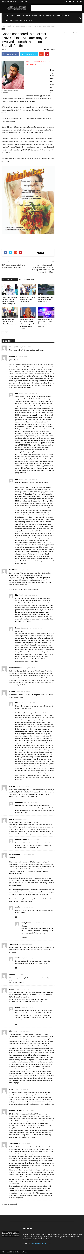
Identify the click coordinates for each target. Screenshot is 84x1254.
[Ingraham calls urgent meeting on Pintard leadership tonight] (46, 289)
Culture (48, 15)
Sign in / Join (23, 1)
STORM (12, 357)
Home (16, 20)
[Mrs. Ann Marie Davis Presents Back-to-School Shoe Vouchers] (10, 312)
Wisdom (12, 975)
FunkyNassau (14, 854)
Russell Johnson (21, 628)
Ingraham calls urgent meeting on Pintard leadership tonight (45, 299)
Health (41, 15)
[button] (79, 18)
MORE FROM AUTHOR (26, 280)
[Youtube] (80, 1)
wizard (11, 1089)
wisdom (12, 691)
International (16, 15)
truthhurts (13, 570)
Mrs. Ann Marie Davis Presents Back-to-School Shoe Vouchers (9, 322)
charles (12, 786)
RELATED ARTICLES (10, 280)
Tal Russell (13, 944)
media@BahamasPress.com (41, 1243)
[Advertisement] (56, 8)
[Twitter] (70, 1)
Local (7, 15)
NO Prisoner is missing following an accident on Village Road (13, 266)
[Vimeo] (73, 1)
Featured (26, 15)
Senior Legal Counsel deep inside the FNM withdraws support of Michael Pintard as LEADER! (27, 324)
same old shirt (21, 840)
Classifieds (8, 20)
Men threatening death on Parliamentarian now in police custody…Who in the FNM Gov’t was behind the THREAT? (43, 268)
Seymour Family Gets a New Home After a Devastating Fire (27, 299)
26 (53, 49)
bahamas (19, 802)
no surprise (13, 347)
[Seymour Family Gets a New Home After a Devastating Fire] (28, 289)
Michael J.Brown (15, 1111)
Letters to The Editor (61, 15)
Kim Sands (19, 393)
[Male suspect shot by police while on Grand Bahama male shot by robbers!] (46, 312)
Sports (34, 15)
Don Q (11, 819)
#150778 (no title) (26, 20)
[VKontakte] (77, 1)
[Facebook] (66, 1)
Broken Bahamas (16, 668)
